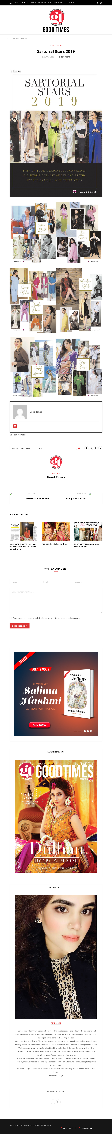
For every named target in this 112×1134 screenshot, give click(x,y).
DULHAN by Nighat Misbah (54, 544)
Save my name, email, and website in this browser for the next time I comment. (46, 618)
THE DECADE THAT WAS (37, 498)
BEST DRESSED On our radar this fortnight (87, 545)
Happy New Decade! (76, 498)
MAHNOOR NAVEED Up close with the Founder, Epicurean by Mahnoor (54, 3)
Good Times (56, 477)
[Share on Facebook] (86, 448)
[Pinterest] (96, 448)
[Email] (100, 448)
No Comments (64, 57)
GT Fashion (57, 46)
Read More (56, 1023)
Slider (39, 448)
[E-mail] (15, 427)
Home (7, 38)
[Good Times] (56, 19)
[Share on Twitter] (91, 448)
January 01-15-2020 (21, 448)
